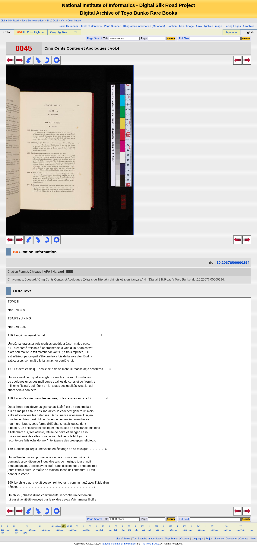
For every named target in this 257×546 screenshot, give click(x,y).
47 (71, 526)
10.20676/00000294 (233, 263)
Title (106, 38)
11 (14, 526)
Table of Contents (91, 26)
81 (116, 526)
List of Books (123, 538)
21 (27, 526)
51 (77, 526)
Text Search (139, 538)
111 (156, 526)
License (219, 538)
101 (142, 526)
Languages (197, 538)
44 (59, 526)
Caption (172, 26)
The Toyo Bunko (150, 543)
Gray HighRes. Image (209, 26)
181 (2, 530)
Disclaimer (231, 538)
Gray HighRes (58, 32)
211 (44, 530)
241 (87, 530)
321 (199, 530)
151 (212, 526)
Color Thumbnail (68, 26)
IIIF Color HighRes (33, 32)
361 (2, 533)
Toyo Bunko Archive (32, 20)
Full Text (184, 38)
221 (59, 530)
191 (16, 530)
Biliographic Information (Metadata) (144, 26)
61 (90, 526)
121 (170, 526)
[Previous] (10, 63)
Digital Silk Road (10, 20)
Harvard (58, 271)
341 (228, 530)
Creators (184, 538)
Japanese (231, 32)
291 (157, 530)
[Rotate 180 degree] (47, 63)
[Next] (19, 63)
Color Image (74, 20)
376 (25, 533)
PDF (75, 32)
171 (241, 526)
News (253, 538)
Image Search (155, 538)
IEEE (69, 271)
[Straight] (56, 63)
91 (129, 526)
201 (31, 530)
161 (227, 526)
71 (103, 526)
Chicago (36, 271)
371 (16, 533)
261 (115, 530)
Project (209, 538)
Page (144, 38)
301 (171, 530)
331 (214, 530)
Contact (243, 538)
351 (242, 530)
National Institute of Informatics (118, 543)
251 (101, 530)
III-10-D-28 (52, 20)
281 (143, 530)
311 (185, 530)
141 (198, 526)
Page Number (112, 26)
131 (184, 526)
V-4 (63, 20)
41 (53, 526)
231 (73, 530)
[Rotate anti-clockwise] (28, 63)
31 (40, 526)
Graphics (248, 26)
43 (57, 526)
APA (47, 271)
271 (129, 530)
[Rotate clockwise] (37, 63)
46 (68, 526)
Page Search (95, 38)
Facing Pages (232, 26)
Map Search (171, 538)
